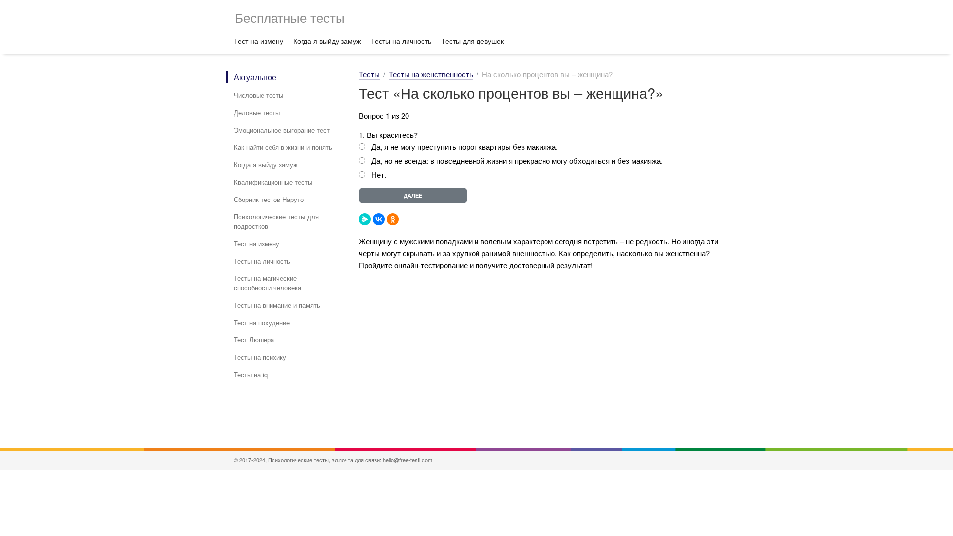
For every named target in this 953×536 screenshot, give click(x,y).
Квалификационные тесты (273, 182)
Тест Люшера (254, 339)
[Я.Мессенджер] (365, 219)
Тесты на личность (401, 41)
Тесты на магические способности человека (267, 282)
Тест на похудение (262, 322)
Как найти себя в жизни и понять (283, 147)
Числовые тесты (258, 95)
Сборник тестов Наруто (269, 199)
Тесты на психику (260, 357)
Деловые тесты (257, 112)
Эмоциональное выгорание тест (282, 129)
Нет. (378, 174)
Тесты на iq (251, 374)
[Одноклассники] (393, 219)
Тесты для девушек (472, 41)
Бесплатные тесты (290, 17)
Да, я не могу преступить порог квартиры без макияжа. (464, 146)
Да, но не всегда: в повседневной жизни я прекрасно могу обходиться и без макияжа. (517, 160)
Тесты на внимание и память (277, 305)
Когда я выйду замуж (327, 41)
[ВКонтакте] (379, 219)
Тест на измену (258, 41)
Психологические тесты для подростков (276, 221)
